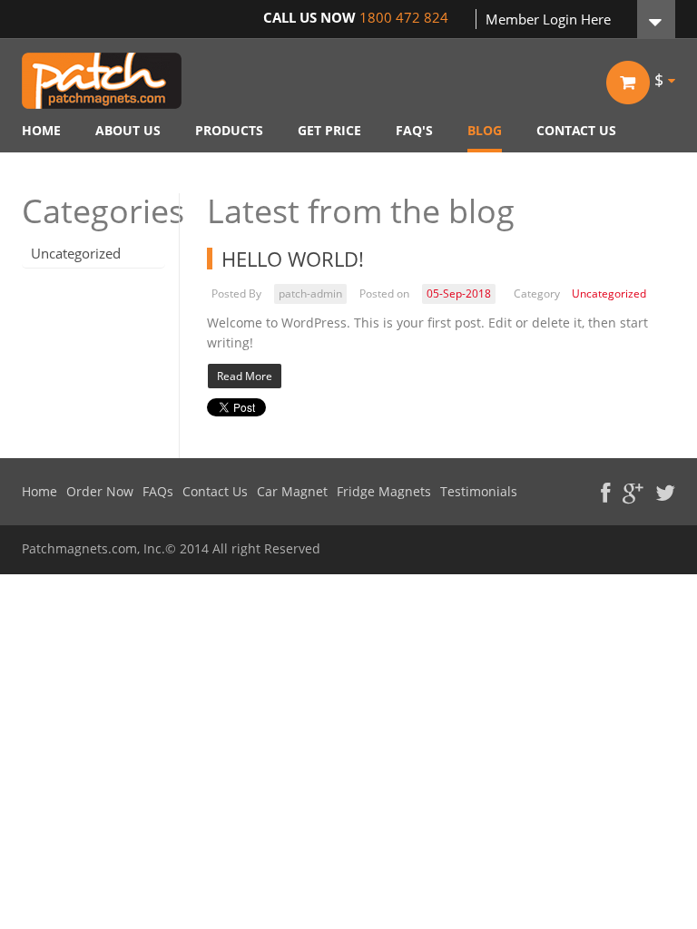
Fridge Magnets (384, 491)
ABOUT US (128, 130)
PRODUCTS (229, 130)
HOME (41, 130)
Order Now (99, 491)
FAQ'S (414, 130)
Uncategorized (76, 253)
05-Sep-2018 (459, 293)
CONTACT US (576, 130)
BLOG (484, 130)
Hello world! (292, 258)
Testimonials (478, 491)
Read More (244, 376)
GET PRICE (329, 130)
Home (39, 491)
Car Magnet (292, 491)
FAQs (157, 491)
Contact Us (215, 491)
